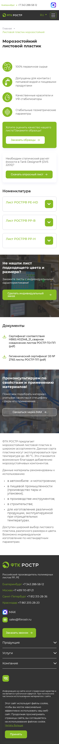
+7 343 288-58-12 (27, 5)
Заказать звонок (17, 632)
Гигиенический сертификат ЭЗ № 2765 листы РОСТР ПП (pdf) (32, 358)
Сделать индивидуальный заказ (26, 295)
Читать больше (14, 725)
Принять (16, 734)
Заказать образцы (23, 140)
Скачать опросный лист (27, 174)
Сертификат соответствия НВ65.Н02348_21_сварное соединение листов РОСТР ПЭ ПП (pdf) (32, 341)
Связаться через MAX (27, 412)
